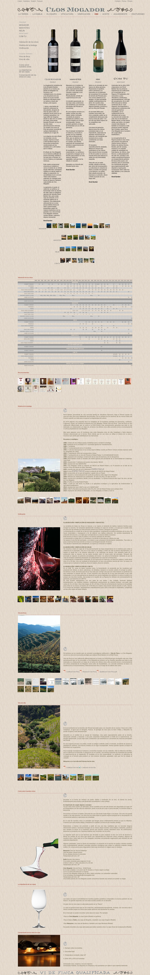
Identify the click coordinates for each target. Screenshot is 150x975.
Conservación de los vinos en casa (27, 76)
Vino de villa (24, 59)
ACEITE (105, 14)
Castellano (26, 1)
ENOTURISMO (138, 14)
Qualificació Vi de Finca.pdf (108, 672)
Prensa (124, 1)
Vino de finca (24, 57)
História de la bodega (28, 45)
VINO (96, 14)
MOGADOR (24, 25)
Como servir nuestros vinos (25, 66)
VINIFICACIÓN (84, 14)
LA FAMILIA (37, 14)
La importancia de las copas (25, 71)
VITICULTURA (67, 14)
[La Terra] (75, 81)
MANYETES (24, 28)
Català (20, 1)
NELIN (22, 31)
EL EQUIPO (52, 14)
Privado (130, 1)
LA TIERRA (23, 14)
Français (40, 1)
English (33, 1)
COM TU (22, 36)
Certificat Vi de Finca (73, 672)
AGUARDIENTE (120, 14)
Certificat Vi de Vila (72, 767)
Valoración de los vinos (28, 42)
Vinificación (24, 48)
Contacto (118, 1)
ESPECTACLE (98, 469)
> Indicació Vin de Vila (88, 767)
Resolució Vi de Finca (89, 672)
